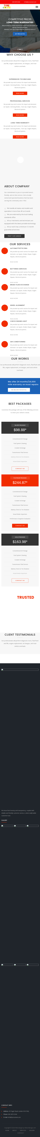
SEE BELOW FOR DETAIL (19, 390)
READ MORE (20, 93)
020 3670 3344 (16, 2)
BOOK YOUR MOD (20, 626)
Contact (20, 1133)
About (14, 1130)
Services (23, 1130)
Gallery (32, 1130)
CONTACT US (20, 468)
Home (7, 1130)
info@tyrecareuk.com (30, 2)
